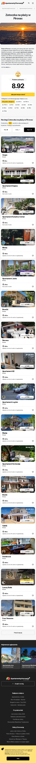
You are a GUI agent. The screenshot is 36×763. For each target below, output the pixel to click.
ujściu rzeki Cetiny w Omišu (18, 731)
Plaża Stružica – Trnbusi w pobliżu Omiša (18, 733)
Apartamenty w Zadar (18, 697)
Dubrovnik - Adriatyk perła (18, 705)
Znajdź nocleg (19, 684)
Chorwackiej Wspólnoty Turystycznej (18, 722)
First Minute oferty (18, 719)
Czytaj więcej (5, 67)
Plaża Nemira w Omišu (18, 736)
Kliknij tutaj (30, 750)
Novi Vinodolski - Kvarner (18, 699)
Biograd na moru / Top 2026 (18, 702)
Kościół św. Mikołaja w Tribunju (18, 739)
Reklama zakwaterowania (18, 716)
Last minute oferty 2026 (18, 714)
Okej (18, 758)
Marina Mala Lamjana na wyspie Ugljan (18, 741)
